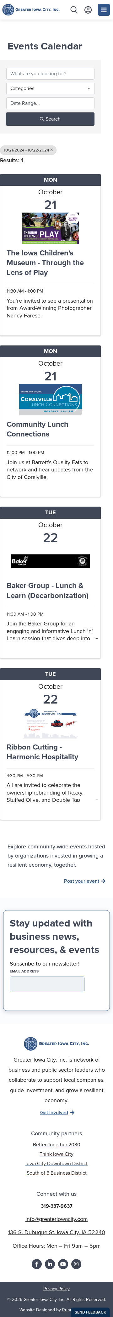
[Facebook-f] (37, 1264)
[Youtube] (63, 1264)
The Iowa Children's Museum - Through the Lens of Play (45, 263)
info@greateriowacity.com (56, 1219)
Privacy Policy (56, 1289)
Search (53, 119)
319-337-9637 (57, 1206)
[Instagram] (76, 1264)
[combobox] (50, 88)
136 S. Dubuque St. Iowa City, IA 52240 (56, 1232)
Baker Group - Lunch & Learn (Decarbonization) (48, 591)
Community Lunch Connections (37, 429)
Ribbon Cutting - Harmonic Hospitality (42, 752)
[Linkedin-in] (50, 1264)
